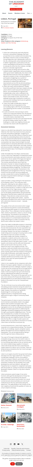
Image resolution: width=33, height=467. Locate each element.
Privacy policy (6, 450)
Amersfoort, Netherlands (21, 425)
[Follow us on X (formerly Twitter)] (22, 444)
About (4, 13)
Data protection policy (18, 450)
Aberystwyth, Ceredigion (21, 406)
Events (10, 13)
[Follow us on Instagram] (10, 444)
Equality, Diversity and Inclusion (20, 448)
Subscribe (6, 448)
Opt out (19, 464)
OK (12, 464)
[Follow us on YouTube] (18, 444)
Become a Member (16, 9)
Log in (15, 6)
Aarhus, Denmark (6, 405)
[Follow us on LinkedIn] (14, 444)
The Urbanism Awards (8, 27)
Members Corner (20, 13)
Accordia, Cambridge (7, 424)
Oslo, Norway (12, 43)
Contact (28, 450)
